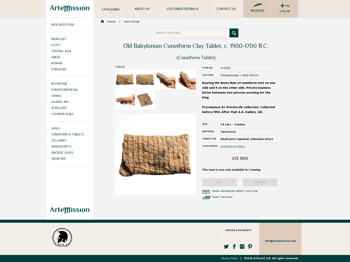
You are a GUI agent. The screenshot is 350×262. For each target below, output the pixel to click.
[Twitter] (226, 248)
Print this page (222, 197)
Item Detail (131, 21)
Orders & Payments (238, 230)
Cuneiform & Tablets (232, 146)
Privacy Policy (229, 258)
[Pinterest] (250, 248)
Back (121, 67)
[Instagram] (242, 248)
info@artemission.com (280, 241)
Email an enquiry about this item (234, 191)
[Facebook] (234, 248)
